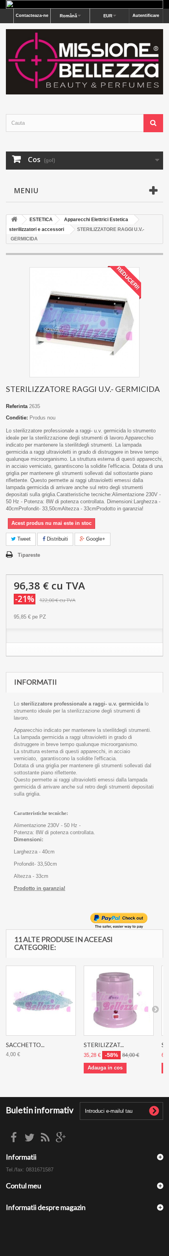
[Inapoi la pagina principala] (14, 220)
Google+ (94, 539)
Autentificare (145, 15)
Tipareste (29, 555)
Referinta (17, 406)
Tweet (23, 539)
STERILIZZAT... (104, 1044)
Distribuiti (56, 539)
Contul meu (23, 1185)
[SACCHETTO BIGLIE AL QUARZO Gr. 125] (41, 1001)
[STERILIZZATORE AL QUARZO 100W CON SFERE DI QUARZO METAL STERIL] (119, 1001)
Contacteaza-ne (32, 15)
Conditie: (17, 418)
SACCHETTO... (25, 1044)
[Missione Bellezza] (84, 61)
